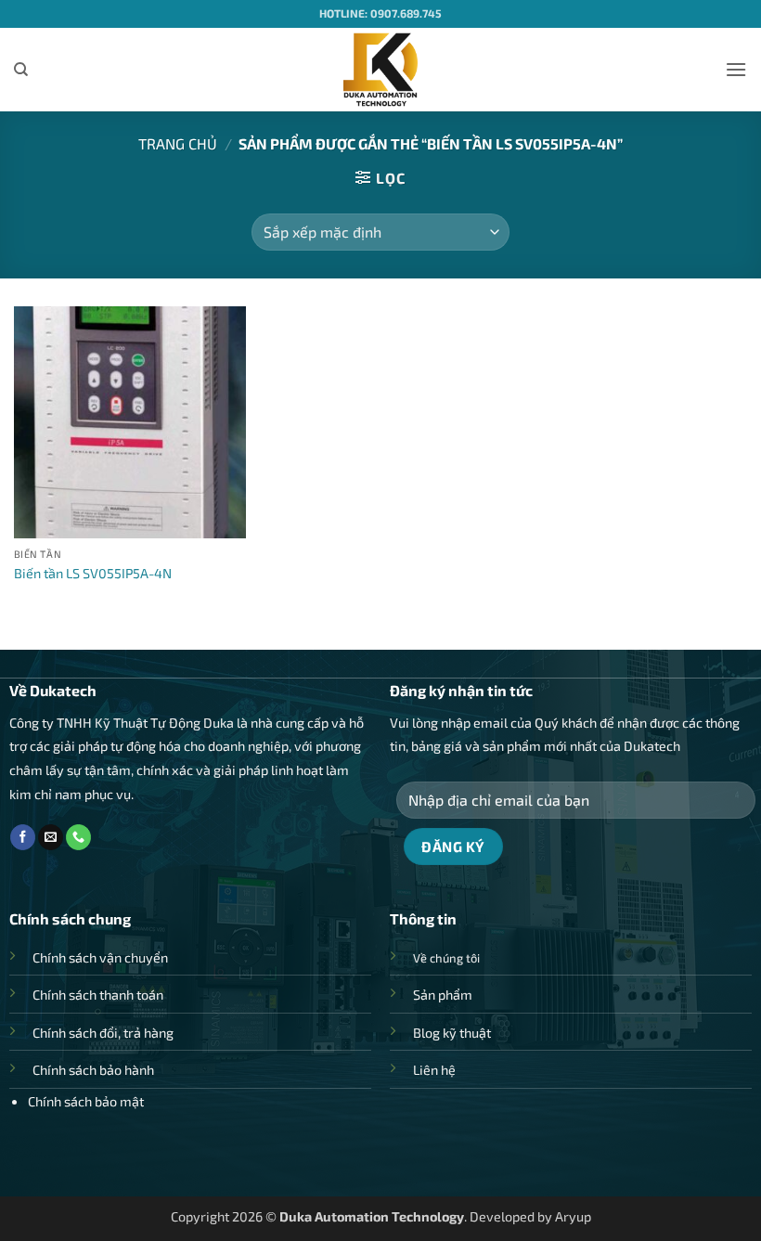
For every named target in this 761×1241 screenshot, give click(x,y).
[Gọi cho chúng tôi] (78, 837)
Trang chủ (177, 143)
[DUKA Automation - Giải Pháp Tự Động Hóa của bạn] (381, 69)
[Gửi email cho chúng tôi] (50, 837)
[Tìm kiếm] (21, 69)
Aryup (573, 1216)
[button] (736, 69)
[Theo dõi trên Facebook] (22, 837)
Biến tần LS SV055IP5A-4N (93, 573)
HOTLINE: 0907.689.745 (380, 12)
